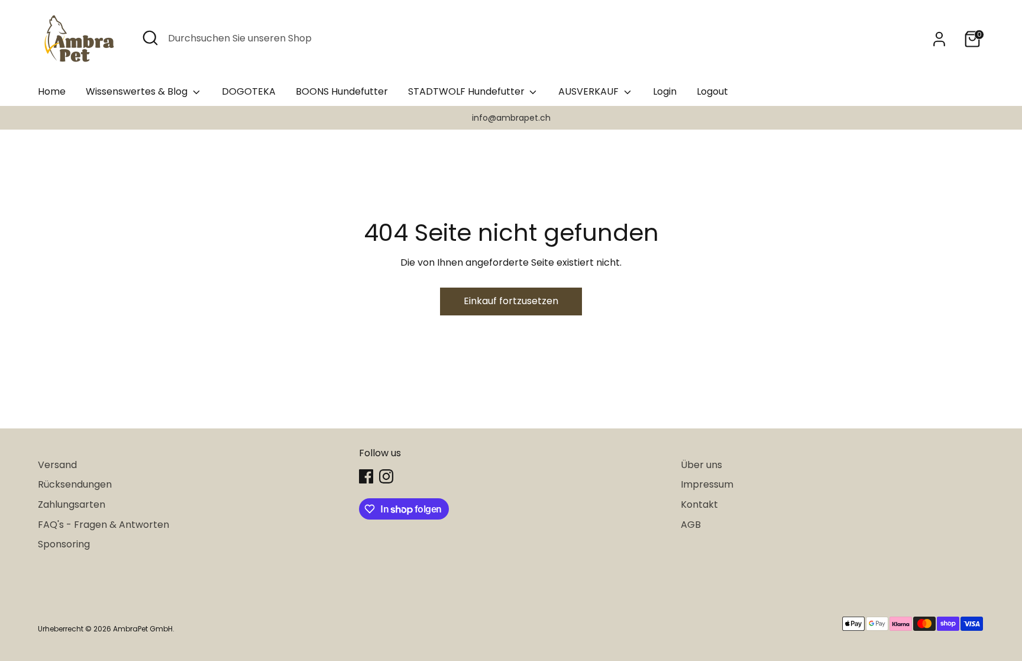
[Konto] (939, 39)
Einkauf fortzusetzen (511, 301)
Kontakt (699, 504)
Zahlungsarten (71, 504)
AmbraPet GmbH (143, 629)
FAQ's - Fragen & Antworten (103, 524)
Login (665, 91)
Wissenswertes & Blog (138, 91)
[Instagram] (386, 476)
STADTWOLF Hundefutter (467, 91)
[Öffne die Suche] (150, 38)
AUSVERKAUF (589, 91)
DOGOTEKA (249, 91)
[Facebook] (366, 476)
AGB (691, 524)
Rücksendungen (75, 484)
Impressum (707, 484)
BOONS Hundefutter (342, 91)
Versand (57, 465)
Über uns (701, 465)
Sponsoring (64, 544)
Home (52, 91)
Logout (712, 91)
